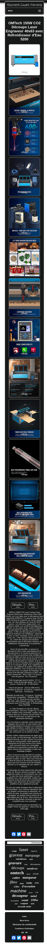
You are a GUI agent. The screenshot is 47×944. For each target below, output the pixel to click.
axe (16, 904)
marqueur (29, 877)
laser (23, 849)
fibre (13, 882)
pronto (31, 892)
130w (16, 886)
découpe (17, 868)
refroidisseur (21, 859)
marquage (32, 855)
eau (37, 882)
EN (22, 933)
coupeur (24, 903)
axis (32, 903)
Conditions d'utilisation (24, 929)
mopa (31, 859)
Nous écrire (24, 920)
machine (18, 891)
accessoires (15, 901)
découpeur (20, 896)
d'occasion (28, 886)
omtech (17, 872)
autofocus (32, 868)
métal (34, 896)
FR (26, 933)
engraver (34, 851)
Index (24, 916)
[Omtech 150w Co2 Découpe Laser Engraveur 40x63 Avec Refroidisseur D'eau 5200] (24, 60)
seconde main (24, 906)
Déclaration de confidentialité (24, 925)
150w (26, 864)
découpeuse (35, 864)
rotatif (25, 900)
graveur (16, 855)
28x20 (22, 883)
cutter (16, 877)
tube (36, 892)
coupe (14, 851)
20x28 (28, 874)
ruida (29, 882)
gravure (15, 863)
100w (34, 900)
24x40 (36, 874)
